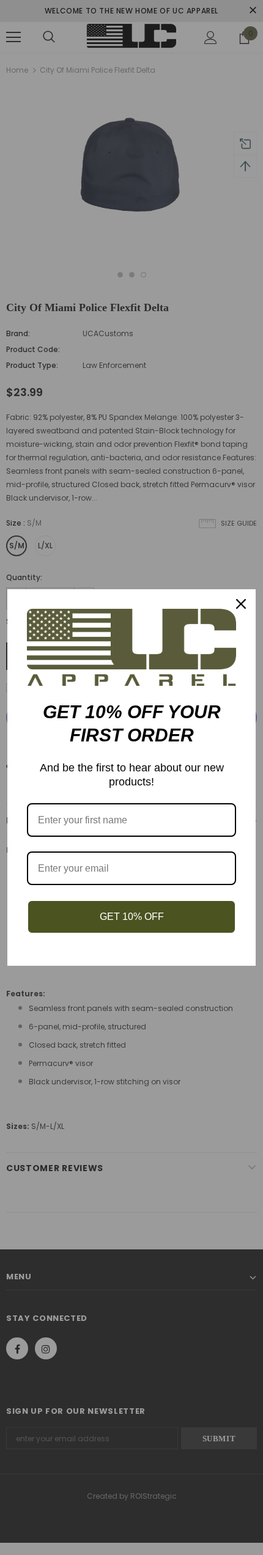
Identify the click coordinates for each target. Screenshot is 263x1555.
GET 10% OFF (132, 916)
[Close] (241, 604)
